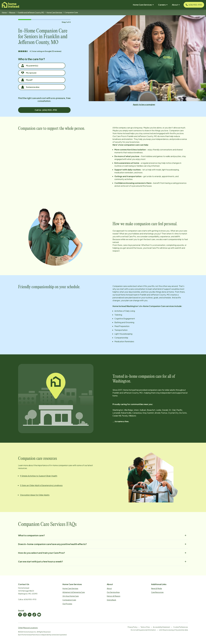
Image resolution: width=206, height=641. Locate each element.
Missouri (12, 12)
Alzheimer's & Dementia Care (73, 592)
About (109, 588)
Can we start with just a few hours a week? (40, 561)
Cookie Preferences (180, 627)
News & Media (156, 588)
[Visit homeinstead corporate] (11, 5)
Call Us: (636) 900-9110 (46, 110)
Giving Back (111, 600)
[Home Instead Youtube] (39, 615)
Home (4, 12)
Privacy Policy (132, 627)
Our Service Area (113, 592)
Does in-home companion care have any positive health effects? (52, 544)
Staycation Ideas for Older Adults (34, 495)
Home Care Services (54, 12)
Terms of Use (145, 627)
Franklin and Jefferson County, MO (31, 12)
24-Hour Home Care (70, 596)
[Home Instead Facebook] (20, 615)
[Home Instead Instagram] (25, 615)
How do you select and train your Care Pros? (41, 552)
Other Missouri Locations (28, 628)
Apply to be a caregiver (144, 104)
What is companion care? (31, 535)
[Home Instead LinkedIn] (29, 615)
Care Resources (157, 592)
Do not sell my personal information (143, 630)
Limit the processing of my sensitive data (173, 630)
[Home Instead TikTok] (34, 615)
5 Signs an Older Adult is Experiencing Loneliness (41, 485)
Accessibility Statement (161, 627)
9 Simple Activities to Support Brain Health (38, 476)
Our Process (67, 604)
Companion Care (69, 600)
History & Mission (113, 596)
